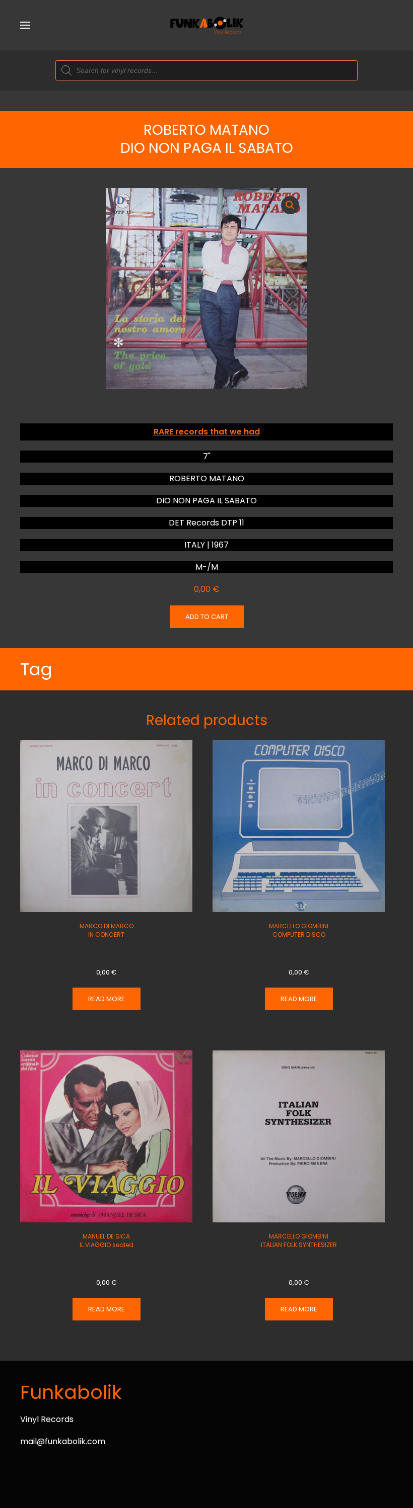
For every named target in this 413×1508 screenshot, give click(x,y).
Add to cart (206, 617)
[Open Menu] (25, 25)
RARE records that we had (207, 431)
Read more (106, 999)
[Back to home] (206, 25)
